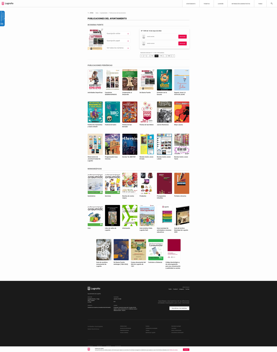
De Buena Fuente (145, 92)
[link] (271, 3)
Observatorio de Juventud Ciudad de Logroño (94, 159)
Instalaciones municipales (151, 328)
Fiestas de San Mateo (147, 125)
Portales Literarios (180, 196)
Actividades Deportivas (95, 92)
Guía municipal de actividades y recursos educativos (164, 230)
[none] (3, 3)
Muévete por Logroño (150, 332)
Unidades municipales (95, 326)
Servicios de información (125, 328)
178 (161, 56)
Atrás (90, 13)
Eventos (147, 326)
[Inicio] (9, 3)
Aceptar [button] (186, 349)
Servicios (108, 196)
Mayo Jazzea (178, 125)
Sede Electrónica (93, 329)
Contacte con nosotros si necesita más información (99, 307)
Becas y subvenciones (176, 330)
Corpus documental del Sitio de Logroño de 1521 (138, 264)
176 (152, 56)
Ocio (89, 228)
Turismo (147, 330)
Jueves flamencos (163, 125)
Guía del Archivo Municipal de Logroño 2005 (181, 230)
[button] (148, 56)
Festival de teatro (110, 125)
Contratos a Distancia (155, 262)
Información (126, 228)
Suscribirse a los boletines (179, 308)
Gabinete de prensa (124, 330)
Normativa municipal (176, 326)
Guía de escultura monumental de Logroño (102, 264)
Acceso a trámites (124, 332)
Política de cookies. (173, 350)
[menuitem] (191, 3)
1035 (169, 56)
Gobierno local (123, 326)
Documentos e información (177, 332)
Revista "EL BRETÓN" (129, 157)
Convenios (173, 328)
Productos (143, 196)
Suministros (91, 196)
